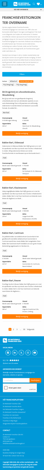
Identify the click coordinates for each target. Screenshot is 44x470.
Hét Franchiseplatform (13, 400)
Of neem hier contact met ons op (13, 456)
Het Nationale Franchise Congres (13, 409)
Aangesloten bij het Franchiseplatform (15, 423)
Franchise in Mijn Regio (10, 421)
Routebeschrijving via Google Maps (14, 453)
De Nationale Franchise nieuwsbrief (14, 412)
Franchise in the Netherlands (12, 418)
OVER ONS (6, 450)
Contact (6, 430)
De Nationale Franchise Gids (22, 4)
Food (4, 158)
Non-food (6, 112)
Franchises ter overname (11, 415)
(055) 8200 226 (7, 441)
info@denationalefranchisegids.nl (13, 443)
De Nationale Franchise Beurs (12, 406)
